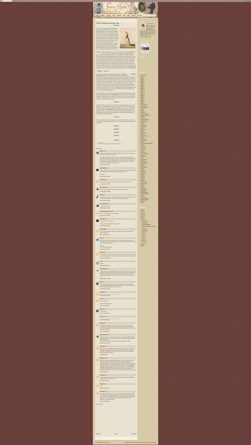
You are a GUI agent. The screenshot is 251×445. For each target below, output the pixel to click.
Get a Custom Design (152, 442)
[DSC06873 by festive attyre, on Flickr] (116, 132)
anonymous (102, 374)
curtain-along (143, 121)
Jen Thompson (103, 268)
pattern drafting (144, 162)
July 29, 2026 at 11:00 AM (104, 380)
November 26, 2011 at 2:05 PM (105, 176)
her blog (120, 54)
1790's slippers (115, 94)
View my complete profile (145, 36)
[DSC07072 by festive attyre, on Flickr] (116, 101)
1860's (142, 85)
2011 (142, 219)
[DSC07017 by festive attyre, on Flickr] (133, 74)
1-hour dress (143, 74)
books (142, 109)
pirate (142, 168)
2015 (142, 213)
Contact (134, 15)
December (144, 221)
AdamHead (102, 292)
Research (108, 15)
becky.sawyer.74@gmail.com (105, 211)
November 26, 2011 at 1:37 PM (105, 164)
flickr (102, 121)
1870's (142, 86)
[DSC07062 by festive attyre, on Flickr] (116, 116)
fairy (141, 131)
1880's (142, 88)
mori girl (142, 155)
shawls (142, 184)
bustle (142, 110)
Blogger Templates (128, 442)
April (143, 238)
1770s (142, 77)
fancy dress (143, 132)
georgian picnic (113, 143)
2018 (142, 209)
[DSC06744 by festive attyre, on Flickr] (116, 135)
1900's (142, 92)
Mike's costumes (144, 153)
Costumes (102, 15)
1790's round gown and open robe (107, 23)
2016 (142, 211)
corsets (142, 118)
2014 (142, 214)
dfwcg (108, 143)
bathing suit (143, 106)
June (143, 235)
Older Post (134, 433)
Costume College (144, 119)
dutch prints (143, 125)
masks (142, 150)
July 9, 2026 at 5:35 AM (104, 371)
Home (97, 15)
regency (119, 143)
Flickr (113, 15)
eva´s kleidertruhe (103, 203)
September (144, 230)
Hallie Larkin (102, 179)
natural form (143, 159)
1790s (101, 143)
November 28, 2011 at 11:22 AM (105, 278)
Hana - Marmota (103, 187)
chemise (142, 112)
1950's (142, 100)
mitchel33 (102, 391)
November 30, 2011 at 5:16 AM (105, 295)
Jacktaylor (102, 383)
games (142, 134)
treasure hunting (144, 193)
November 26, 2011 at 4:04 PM (105, 191)
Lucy (101, 298)
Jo (100, 261)
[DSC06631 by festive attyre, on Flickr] (116, 125)
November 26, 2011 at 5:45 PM (105, 215)
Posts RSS (139, 15)
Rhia (101, 237)
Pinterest (119, 15)
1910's (142, 94)
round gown (143, 181)
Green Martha (102, 229)
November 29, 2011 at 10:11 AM (105, 288)
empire (142, 128)
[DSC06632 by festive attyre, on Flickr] (116, 129)
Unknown (102, 252)
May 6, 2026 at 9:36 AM (104, 354)
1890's (142, 89)
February (144, 242)
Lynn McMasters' (110, 109)
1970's (142, 103)
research (142, 175)
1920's (142, 95)
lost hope (142, 147)
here (104, 110)
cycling (142, 122)
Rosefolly (102, 323)
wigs (141, 202)
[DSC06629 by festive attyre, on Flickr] (116, 25)
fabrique (142, 129)
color (127, 112)
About (124, 15)
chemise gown (143, 113)
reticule (142, 177)
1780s (142, 79)
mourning (143, 156)
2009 (142, 245)
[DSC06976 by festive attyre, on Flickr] (99, 71)
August (144, 231)
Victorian (142, 196)
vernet (142, 195)
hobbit (142, 144)
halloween (143, 138)
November (144, 223)
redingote (142, 171)
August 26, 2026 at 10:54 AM (105, 401)
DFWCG (128, 15)
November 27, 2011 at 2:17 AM (105, 225)
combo (130, 112)
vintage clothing (144, 198)
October (144, 228)
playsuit (142, 170)
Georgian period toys (146, 224)
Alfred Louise (102, 357)
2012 (142, 218)
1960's (142, 101)
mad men (142, 149)
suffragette (143, 190)
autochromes (143, 104)
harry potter (143, 140)
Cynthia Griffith (103, 168)
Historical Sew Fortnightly (146, 143)
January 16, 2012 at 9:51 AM (104, 313)
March (143, 240)
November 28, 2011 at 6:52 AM (105, 265)
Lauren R (101, 150)
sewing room (143, 183)
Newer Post (98, 433)
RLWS (142, 180)
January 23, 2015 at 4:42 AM (104, 319)
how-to (142, 146)
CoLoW (142, 116)
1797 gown (131, 51)
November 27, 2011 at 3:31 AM (105, 234)
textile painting (144, 192)
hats (141, 141)
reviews (142, 178)
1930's (142, 97)
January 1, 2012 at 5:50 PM (104, 305)
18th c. (104, 143)
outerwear (143, 161)
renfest (142, 174)
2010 (142, 244)
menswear (143, 152)
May (143, 236)
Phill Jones (102, 346)
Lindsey (101, 194)
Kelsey (101, 308)
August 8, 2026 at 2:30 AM (104, 388)
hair (141, 137)
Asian (134, 396)
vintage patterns (144, 199)
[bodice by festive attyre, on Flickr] (98, 52)
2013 (142, 216)
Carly (101, 281)
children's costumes (145, 115)
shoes (142, 186)
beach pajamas (144, 107)
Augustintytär (102, 218)
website (142, 201)
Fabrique (131, 66)
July (143, 233)
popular (124, 112)
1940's (142, 98)
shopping (142, 187)
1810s (142, 83)
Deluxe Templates (139, 442)
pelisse (142, 165)
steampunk (143, 189)
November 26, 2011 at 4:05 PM (105, 200)
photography (143, 167)
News (111, 348)
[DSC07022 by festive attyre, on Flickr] (116, 140)
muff (141, 158)
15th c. (142, 76)
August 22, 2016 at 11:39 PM (104, 331)
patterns (142, 164)
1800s (142, 82)
